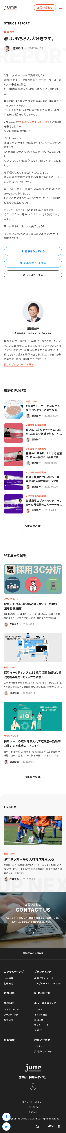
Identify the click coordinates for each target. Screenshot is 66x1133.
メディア (38, 1030)
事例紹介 (9, 1003)
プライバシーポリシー (33, 1102)
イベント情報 (40, 1014)
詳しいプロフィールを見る (19, 364)
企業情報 (9, 1039)
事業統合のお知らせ (33, 953)
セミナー (38, 1046)
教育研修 (9, 993)
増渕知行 (17, 48)
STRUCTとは (42, 993)
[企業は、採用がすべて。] (10, 7)
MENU (51, 1126)
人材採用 (8, 978)
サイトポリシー (33, 1107)
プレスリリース (41, 1025)
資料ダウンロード (43, 1051)
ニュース (38, 1009)
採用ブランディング (43, 978)
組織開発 (8, 983)
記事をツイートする (35, 263)
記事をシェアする (35, 251)
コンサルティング (14, 971)
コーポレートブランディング (47, 983)
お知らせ (38, 1020)
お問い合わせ (45, 7)
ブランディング (42, 971)
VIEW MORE (33, 526)
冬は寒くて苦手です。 (31, 121)
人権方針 (33, 1112)
